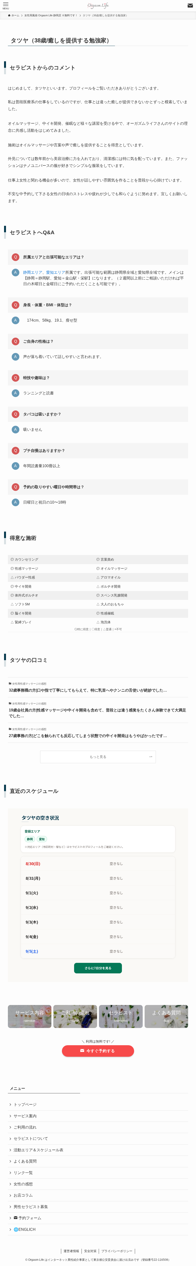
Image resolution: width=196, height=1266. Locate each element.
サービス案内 (25, 1116)
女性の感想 (23, 1184)
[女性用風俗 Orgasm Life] (98, 5)
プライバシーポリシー (116, 1251)
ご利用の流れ (25, 1127)
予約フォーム (29, 1218)
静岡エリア (32, 272)
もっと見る (98, 757)
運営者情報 (71, 1251)
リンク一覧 (23, 1173)
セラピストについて (31, 1138)
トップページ (25, 1104)
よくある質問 (25, 1161)
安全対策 (90, 1251)
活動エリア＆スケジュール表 (38, 1150)
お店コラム (23, 1195)
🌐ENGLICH (25, 1229)
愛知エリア (55, 272)
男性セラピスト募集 (31, 1207)
